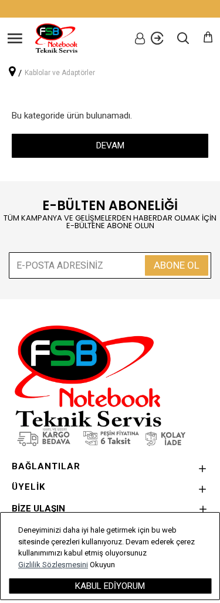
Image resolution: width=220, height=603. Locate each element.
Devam (110, 145)
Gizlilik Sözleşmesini (53, 564)
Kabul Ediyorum (110, 586)
